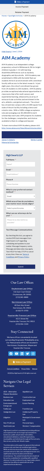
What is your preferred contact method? (19, 190)
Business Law (8, 397)
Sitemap (34, 369)
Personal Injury (28, 423)
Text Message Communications (19, 230)
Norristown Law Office (22, 302)
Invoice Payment (22, 7)
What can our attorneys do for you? (19, 214)
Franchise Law (28, 409)
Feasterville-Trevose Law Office (22, 315)
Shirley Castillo (36, 140)
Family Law (7, 409)
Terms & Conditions (13, 369)
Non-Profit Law (9, 423)
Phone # (9, 179)
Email (9, 169)
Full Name (11, 160)
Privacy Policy (23, 257)
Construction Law (29, 397)
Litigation (6, 417)
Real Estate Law (9, 426)
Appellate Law (28, 392)
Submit (20, 267)
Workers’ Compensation (31, 426)
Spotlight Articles (15, 16)
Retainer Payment (22, 12)
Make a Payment (23, 2)
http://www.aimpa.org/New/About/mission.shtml (21, 128)
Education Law (8, 400)
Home (4, 16)
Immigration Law (9, 412)
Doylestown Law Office (22, 289)
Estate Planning (28, 403)
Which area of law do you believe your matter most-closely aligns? (20, 202)
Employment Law (29, 400)
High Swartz (6, 51)
